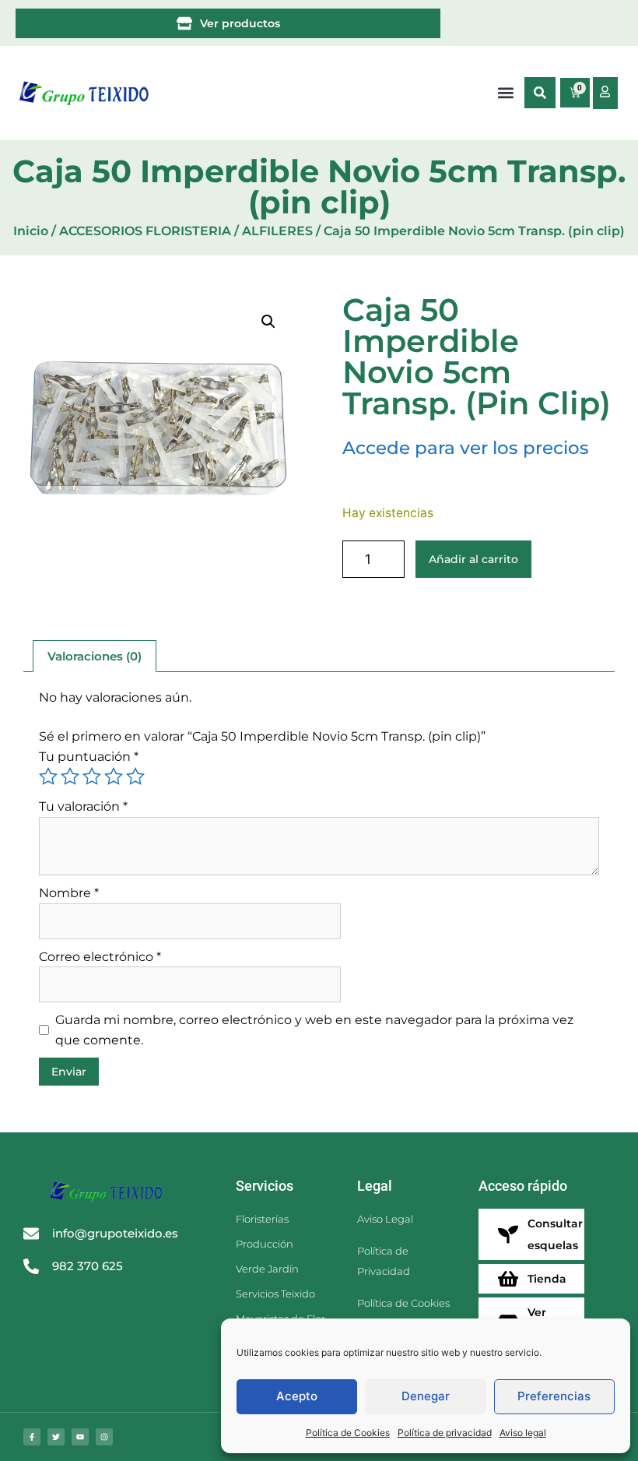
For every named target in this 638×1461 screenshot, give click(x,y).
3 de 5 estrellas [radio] (91, 776)
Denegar (425, 1396)
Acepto (296, 1396)
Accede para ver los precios (465, 448)
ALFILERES (277, 231)
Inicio (30, 231)
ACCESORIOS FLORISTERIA (145, 231)
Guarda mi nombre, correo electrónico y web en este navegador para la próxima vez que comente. (314, 1029)
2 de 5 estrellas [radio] (70, 776)
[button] (540, 92)
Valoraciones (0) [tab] (94, 656)
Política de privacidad (445, 1432)
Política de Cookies (348, 1432)
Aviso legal (523, 1432)
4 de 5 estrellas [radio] (113, 776)
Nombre (69, 892)
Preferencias (554, 1396)
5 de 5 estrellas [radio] (135, 776)
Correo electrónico (100, 956)
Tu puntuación (88, 756)
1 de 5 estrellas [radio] (48, 776)
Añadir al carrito (473, 559)
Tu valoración (83, 806)
